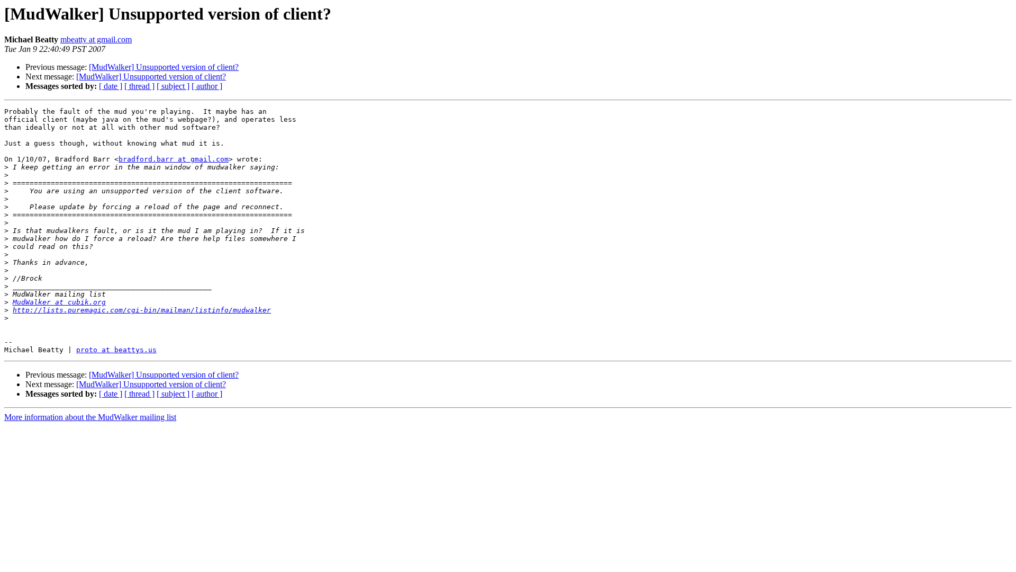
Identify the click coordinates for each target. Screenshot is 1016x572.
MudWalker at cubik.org (59, 302)
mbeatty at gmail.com (96, 39)
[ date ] (110, 86)
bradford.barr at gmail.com (174, 159)
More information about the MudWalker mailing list (90, 417)
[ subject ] (173, 86)
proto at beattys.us (116, 350)
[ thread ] (139, 86)
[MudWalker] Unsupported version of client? (164, 67)
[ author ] (207, 86)
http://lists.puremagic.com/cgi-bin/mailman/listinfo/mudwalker (142, 310)
